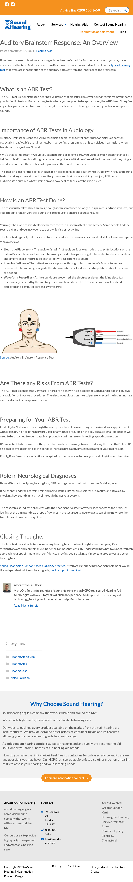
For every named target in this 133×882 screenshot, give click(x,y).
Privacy (56, 866)
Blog (123, 32)
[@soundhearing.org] (7, 4)
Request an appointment (97, 32)
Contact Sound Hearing (110, 24)
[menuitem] (41, 24)
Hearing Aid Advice (22, 656)
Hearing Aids (79, 24)
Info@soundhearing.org (53, 840)
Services (57, 24)
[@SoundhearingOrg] (13, 4)
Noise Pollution (20, 677)
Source (4, 357)
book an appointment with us (68, 570)
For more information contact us (66, 778)
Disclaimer (74, 866)
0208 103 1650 (80, 10)
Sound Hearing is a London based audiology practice (32, 566)
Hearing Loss (18, 671)
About (41, 24)
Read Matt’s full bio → (28, 605)
